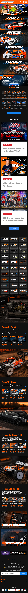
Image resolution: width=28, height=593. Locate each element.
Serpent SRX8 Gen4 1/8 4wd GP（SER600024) (5, 395)
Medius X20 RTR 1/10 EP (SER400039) (21, 449)
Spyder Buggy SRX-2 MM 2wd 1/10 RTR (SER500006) (22, 503)
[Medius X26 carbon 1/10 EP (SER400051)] (19, 92)
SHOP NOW (14, 84)
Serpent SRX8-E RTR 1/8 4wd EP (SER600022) (13, 503)
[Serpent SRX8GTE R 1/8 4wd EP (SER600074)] (14, 102)
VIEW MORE (14, 112)
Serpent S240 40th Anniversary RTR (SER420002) (5, 449)
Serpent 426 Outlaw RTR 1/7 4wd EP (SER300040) (13, 449)
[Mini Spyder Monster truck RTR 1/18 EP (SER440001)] (9, 92)
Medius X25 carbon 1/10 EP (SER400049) (5, 342)
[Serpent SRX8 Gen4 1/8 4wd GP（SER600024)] (24, 92)
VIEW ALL (14, 228)
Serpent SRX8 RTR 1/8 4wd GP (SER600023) (6, 503)
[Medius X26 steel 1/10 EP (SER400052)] (14, 92)
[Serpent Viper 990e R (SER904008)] (4, 102)
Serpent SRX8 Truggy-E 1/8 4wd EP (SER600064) (21, 395)
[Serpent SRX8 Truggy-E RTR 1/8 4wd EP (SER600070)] (9, 102)
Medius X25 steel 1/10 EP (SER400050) (13, 342)
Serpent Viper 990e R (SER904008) (21, 342)
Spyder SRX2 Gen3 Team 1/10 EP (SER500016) (14, 395)
